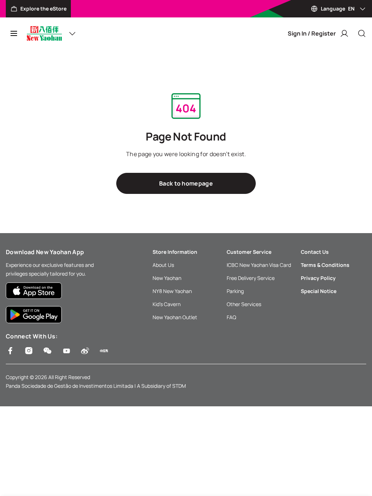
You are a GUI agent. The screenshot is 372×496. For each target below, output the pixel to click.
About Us (163, 264)
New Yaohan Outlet (175, 317)
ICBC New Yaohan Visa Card (259, 264)
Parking (235, 291)
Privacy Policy (318, 278)
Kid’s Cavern (167, 304)
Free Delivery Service (251, 278)
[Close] (361, 33)
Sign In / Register (312, 33)
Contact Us (315, 251)
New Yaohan (167, 278)
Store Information (175, 251)
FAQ (231, 317)
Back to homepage (186, 183)
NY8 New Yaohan (172, 291)
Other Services (244, 304)
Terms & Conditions (325, 264)
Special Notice (318, 291)
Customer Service (249, 251)
